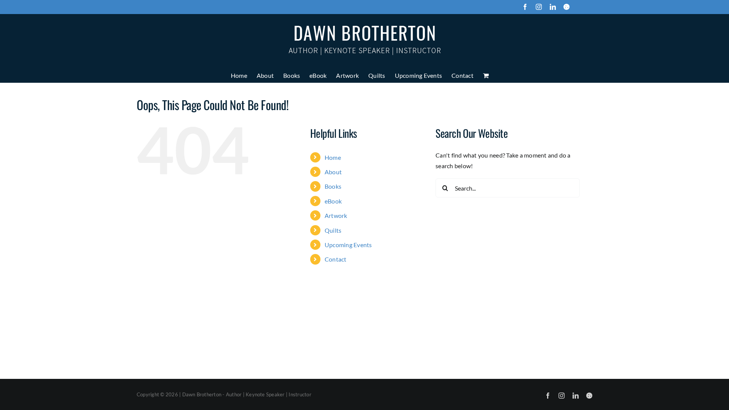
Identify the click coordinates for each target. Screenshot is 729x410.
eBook (333, 201)
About (333, 171)
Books (333, 186)
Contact (336, 259)
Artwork (336, 215)
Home (333, 157)
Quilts (333, 230)
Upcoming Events (348, 244)
